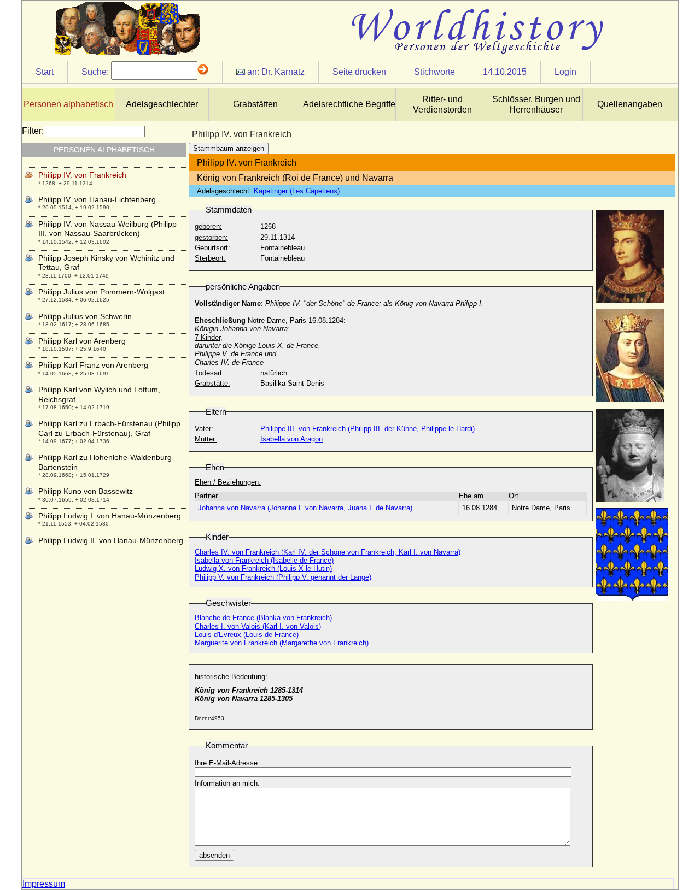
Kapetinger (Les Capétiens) (297, 191)
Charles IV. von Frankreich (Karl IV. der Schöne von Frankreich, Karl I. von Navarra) (327, 552)
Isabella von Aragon (291, 439)
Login (565, 71)
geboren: (208, 226)
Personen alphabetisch (68, 104)
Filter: (33, 130)
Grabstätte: (212, 383)
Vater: (204, 429)
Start (45, 71)
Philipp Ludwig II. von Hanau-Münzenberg (110, 540)
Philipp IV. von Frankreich (82, 174)
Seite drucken (359, 71)
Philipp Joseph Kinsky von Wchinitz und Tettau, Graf (106, 263)
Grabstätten (255, 104)
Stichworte (434, 71)
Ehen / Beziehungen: (228, 482)
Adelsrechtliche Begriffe (349, 104)
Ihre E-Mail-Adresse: (227, 763)
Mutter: (206, 439)
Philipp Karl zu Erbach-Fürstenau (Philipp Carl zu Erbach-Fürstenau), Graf (109, 428)
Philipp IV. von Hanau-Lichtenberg (97, 199)
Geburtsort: (212, 248)
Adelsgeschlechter (162, 104)
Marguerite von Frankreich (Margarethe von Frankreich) (282, 643)
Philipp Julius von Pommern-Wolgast (101, 291)
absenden (214, 855)
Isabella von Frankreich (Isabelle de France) (264, 560)
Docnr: (203, 718)
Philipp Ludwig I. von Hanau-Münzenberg (109, 515)
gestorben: (211, 237)
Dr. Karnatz (283, 71)
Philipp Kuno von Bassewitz (85, 491)
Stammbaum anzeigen (228, 148)
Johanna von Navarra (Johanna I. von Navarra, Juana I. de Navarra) (305, 508)
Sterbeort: (210, 258)
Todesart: (209, 373)
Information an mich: (227, 783)
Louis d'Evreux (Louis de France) (247, 634)
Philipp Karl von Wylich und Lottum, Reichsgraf (99, 394)
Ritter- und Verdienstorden (442, 104)
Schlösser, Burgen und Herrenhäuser (536, 104)
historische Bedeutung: (231, 677)
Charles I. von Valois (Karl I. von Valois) (258, 626)
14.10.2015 (505, 71)
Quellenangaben (629, 104)
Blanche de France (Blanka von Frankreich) (263, 618)
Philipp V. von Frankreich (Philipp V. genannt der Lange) (283, 577)
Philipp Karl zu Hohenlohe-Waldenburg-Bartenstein (106, 462)
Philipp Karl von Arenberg (82, 341)
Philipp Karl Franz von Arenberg (93, 365)
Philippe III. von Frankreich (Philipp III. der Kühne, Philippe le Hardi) (367, 429)
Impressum (43, 883)
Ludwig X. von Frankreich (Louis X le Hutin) (263, 568)
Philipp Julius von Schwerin (85, 316)
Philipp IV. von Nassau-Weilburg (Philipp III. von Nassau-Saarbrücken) (107, 229)
